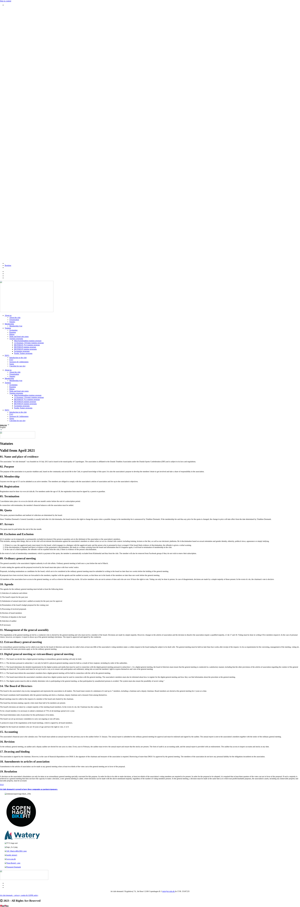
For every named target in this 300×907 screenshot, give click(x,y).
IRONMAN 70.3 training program (27, 345)
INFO (7, 355)
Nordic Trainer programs (23, 353)
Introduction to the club (18, 358)
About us (8, 315)
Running (12, 332)
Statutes (12, 322)
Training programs (16, 339)
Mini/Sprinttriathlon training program (27, 341)
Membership (9, 324)
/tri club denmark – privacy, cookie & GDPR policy (19, 895)
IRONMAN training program (25, 347)
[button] (150, 427)
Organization (14, 320)
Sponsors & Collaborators (18, 362)
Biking (11, 334)
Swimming (13, 330)
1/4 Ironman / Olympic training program (29, 343)
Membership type (15, 326)
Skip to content (5, 1)
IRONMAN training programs (25, 349)
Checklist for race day (17, 366)
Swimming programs (22, 351)
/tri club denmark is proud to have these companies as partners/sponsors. (29, 789)
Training (8, 328)
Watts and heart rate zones (19, 337)
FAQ (11, 360)
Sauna (11, 364)
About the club (14, 318)
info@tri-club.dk (168, 891)
